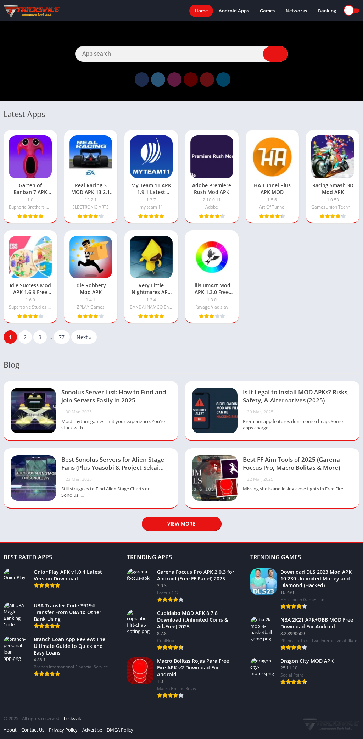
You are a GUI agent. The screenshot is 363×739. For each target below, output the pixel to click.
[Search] (275, 54)
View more (181, 523)
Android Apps (234, 10)
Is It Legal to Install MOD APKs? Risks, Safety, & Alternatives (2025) (296, 396)
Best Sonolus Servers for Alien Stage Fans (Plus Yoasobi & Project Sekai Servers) (112, 464)
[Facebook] (142, 79)
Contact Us (32, 730)
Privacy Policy (63, 730)
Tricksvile (72, 718)
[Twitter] (158, 79)
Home (201, 10)
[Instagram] (174, 79)
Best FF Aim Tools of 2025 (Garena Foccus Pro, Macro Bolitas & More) (291, 463)
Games (267, 10)
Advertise (92, 730)
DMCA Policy (120, 730)
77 (62, 337)
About (10, 730)
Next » (84, 337)
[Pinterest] (207, 79)
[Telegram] (223, 79)
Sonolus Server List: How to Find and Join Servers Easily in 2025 (113, 396)
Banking (327, 10)
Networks (296, 10)
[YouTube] (191, 79)
